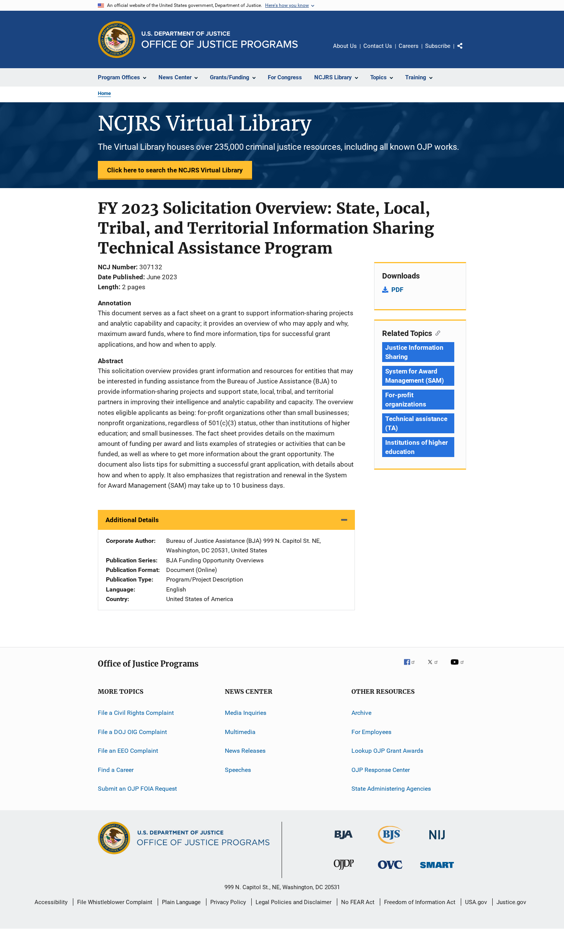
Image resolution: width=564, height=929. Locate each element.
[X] (435, 667)
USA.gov (476, 902)
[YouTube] (458, 667)
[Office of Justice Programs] (116, 39)
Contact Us (377, 46)
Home (104, 93)
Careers (409, 46)
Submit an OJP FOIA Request (137, 788)
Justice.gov (511, 902)
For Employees (371, 732)
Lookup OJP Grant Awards (387, 750)
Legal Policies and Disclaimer (293, 902)
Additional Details (132, 520)
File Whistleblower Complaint (114, 902)
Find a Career (116, 769)
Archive (361, 712)
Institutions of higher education (416, 447)
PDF (397, 289)
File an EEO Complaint (128, 750)
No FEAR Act (357, 902)
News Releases (245, 750)
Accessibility (51, 902)
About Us (345, 46)
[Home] (220, 39)
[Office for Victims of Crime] (390, 870)
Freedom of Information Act (419, 902)
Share (466, 51)
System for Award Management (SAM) (414, 375)
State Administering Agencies (391, 788)
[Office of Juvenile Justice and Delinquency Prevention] (344, 871)
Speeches (238, 769)
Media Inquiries (245, 712)
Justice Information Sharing (414, 352)
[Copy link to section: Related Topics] (436, 332)
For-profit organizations (405, 399)
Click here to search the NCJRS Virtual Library (175, 170)
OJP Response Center (380, 769)
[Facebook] (412, 667)
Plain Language (181, 902)
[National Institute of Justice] (437, 841)
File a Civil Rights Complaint (136, 712)
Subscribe (437, 46)
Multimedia (240, 732)
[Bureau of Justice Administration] (344, 840)
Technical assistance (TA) (416, 423)
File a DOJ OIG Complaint (132, 732)
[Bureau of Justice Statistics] (390, 845)
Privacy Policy (228, 902)
